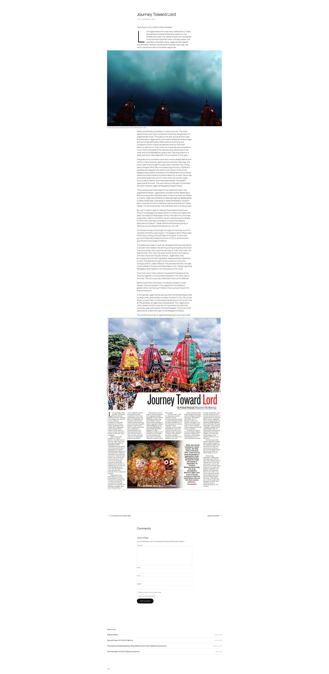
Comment (140, 545)
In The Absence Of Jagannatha (120, 515)
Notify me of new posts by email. (147, 596)
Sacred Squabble (214, 515)
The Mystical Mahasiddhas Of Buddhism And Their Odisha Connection (136, 646)
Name (139, 567)
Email (139, 575)
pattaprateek (146, 19)
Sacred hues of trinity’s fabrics (120, 640)
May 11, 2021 (219, 651)
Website (139, 584)
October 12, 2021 (217, 646)
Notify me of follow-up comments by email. (150, 592)
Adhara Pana (112, 635)
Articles (153, 19)
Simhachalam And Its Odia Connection (123, 651)
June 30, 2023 (218, 634)
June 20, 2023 (218, 640)
